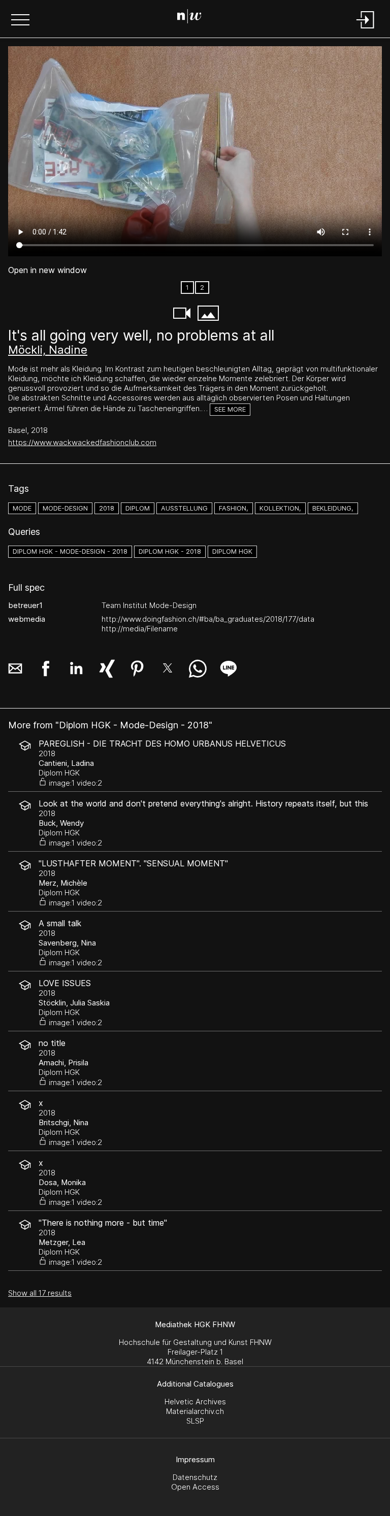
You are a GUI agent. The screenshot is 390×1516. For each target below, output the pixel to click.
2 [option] (202, 287)
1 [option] (187, 287)
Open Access (195, 1487)
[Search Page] (193, 18)
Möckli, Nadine (47, 349)
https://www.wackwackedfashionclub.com (82, 442)
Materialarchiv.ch (195, 1411)
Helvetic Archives (195, 1401)
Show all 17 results (40, 1293)
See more (230, 409)
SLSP (195, 1421)
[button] (20, 21)
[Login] (365, 29)
